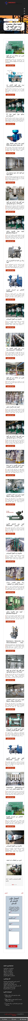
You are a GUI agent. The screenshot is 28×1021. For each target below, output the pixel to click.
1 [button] (11, 884)
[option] (17, 872)
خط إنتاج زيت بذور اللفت (8, 972)
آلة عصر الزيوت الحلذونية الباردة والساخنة (11, 981)
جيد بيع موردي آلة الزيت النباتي (11, 1014)
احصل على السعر (10, 65)
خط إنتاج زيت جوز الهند (8, 971)
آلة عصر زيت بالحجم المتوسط (9, 988)
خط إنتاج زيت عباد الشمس (9, 968)
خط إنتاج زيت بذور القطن (8, 974)
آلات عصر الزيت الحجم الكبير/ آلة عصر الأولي (12, 985)
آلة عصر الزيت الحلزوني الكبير (9, 987)
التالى (22, 893)
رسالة (10, 930)
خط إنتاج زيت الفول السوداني (9, 975)
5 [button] (16, 884)
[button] (24, 9)
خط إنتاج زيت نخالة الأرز (8, 969)
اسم (10, 912)
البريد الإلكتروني (12, 918)
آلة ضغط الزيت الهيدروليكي (9, 983)
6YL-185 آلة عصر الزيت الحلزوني (10, 984)
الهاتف (10, 924)
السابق (6, 893)
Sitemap (14, 1015)
